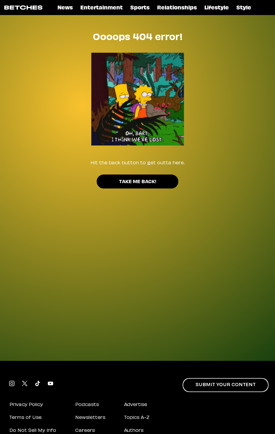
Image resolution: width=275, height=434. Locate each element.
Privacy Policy (26, 405)
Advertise (135, 405)
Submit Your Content (226, 385)
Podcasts (87, 405)
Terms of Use (25, 418)
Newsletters (90, 418)
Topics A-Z (137, 418)
